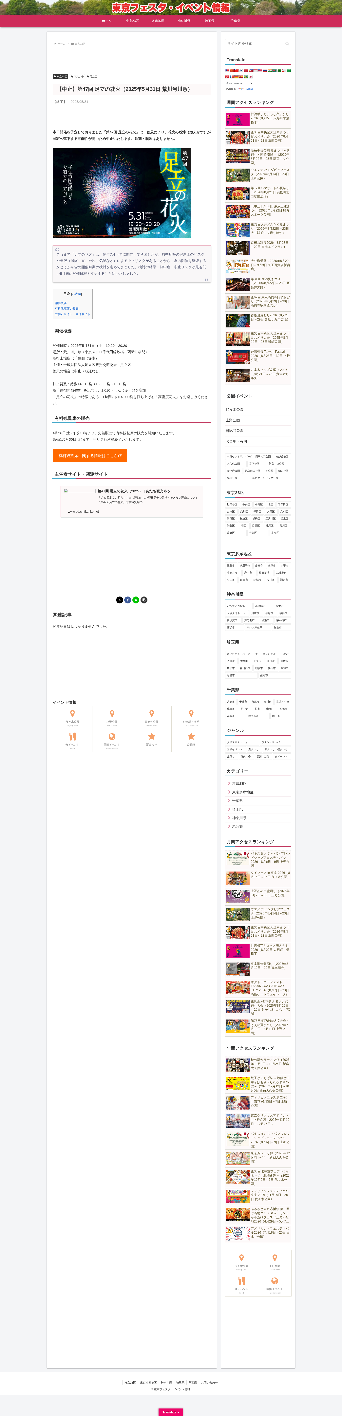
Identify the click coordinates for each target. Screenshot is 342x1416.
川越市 (284, 661)
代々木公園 (234, 410)
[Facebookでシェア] (127, 600)
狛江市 (231, 579)
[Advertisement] (132, 57)
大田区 (271, 511)
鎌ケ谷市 (253, 715)
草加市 (284, 668)
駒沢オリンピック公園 (265, 477)
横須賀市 (232, 620)
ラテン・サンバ (271, 742)
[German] (236, 77)
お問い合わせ (209, 1382)
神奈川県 (166, 1382)
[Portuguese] (246, 77)
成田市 (231, 708)
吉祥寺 (259, 565)
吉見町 (244, 661)
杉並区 (244, 518)
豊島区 (253, 532)
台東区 (231, 511)
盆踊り (231, 756)
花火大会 (79, 76)
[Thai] (265, 70)
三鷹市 (231, 565)
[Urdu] (279, 70)
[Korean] (241, 70)
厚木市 (279, 606)
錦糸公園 (283, 470)
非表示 (76, 294)
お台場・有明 (236, 441)
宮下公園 (254, 463)
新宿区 (231, 518)
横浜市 (283, 613)
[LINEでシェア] (135, 600)
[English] (227, 70)
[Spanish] (241, 77)
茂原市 (231, 715)
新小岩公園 (233, 470)
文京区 (284, 511)
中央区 (246, 504)
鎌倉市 (278, 627)
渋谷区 (231, 525)
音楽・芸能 (262, 756)
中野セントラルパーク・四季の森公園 (249, 456)
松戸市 (245, 708)
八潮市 (231, 661)
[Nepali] (284, 70)
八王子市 (245, 565)
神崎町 (270, 708)
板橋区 (256, 518)
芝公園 (269, 470)
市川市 (268, 701)
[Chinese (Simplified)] (232, 70)
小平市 (284, 565)
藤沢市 (231, 627)
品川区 (244, 511)
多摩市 (272, 565)
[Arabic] (289, 70)
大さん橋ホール (236, 613)
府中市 (248, 572)
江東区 (284, 518)
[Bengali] (274, 70)
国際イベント (234, 749)
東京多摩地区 (148, 1382)
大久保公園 (233, 463)
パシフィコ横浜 (236, 606)
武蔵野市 (281, 572)
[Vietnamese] (246, 70)
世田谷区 (232, 504)
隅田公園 (232, 477)
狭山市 (272, 668)
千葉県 (193, 1382)
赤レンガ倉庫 (254, 627)
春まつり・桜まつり (276, 749)
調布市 (284, 579)
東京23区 (62, 76)
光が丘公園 (282, 456)
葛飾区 (231, 532)
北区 (270, 504)
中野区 (259, 504)
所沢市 (231, 668)
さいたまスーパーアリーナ (242, 654)
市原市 (255, 701)
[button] (144, 600)
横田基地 (264, 572)
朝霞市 (259, 668)
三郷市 (285, 654)
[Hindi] (270, 70)
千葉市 (243, 701)
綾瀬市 (265, 620)
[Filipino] (251, 70)
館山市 (276, 715)
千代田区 (283, 504)
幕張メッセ (282, 701)
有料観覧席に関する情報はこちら (88, 455)
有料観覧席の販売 (67, 308)
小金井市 (232, 572)
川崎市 (255, 613)
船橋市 (283, 708)
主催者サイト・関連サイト (72, 314)
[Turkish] (227, 77)
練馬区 (270, 525)
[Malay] (260, 70)
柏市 (257, 708)
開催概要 (61, 303)
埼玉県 (180, 1382)
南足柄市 (260, 606)
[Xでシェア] (119, 600)
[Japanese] (251, 77)
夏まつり (253, 749)
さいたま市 (269, 654)
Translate (248, 89)
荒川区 (283, 525)
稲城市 (257, 579)
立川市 (271, 579)
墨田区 (257, 511)
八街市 (231, 701)
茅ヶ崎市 (281, 620)
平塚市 (269, 613)
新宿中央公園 (276, 463)
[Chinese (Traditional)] (236, 70)
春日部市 (245, 668)
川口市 (271, 661)
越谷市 (231, 675)
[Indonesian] (255, 70)
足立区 (93, 76)
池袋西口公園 (252, 470)
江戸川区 (270, 518)
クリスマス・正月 (237, 742)
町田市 (244, 579)
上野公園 (233, 420)
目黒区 (256, 525)
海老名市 (249, 620)
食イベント (281, 756)
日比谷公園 (234, 431)
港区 (243, 525)
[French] (232, 77)
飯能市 (264, 675)
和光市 (257, 661)
